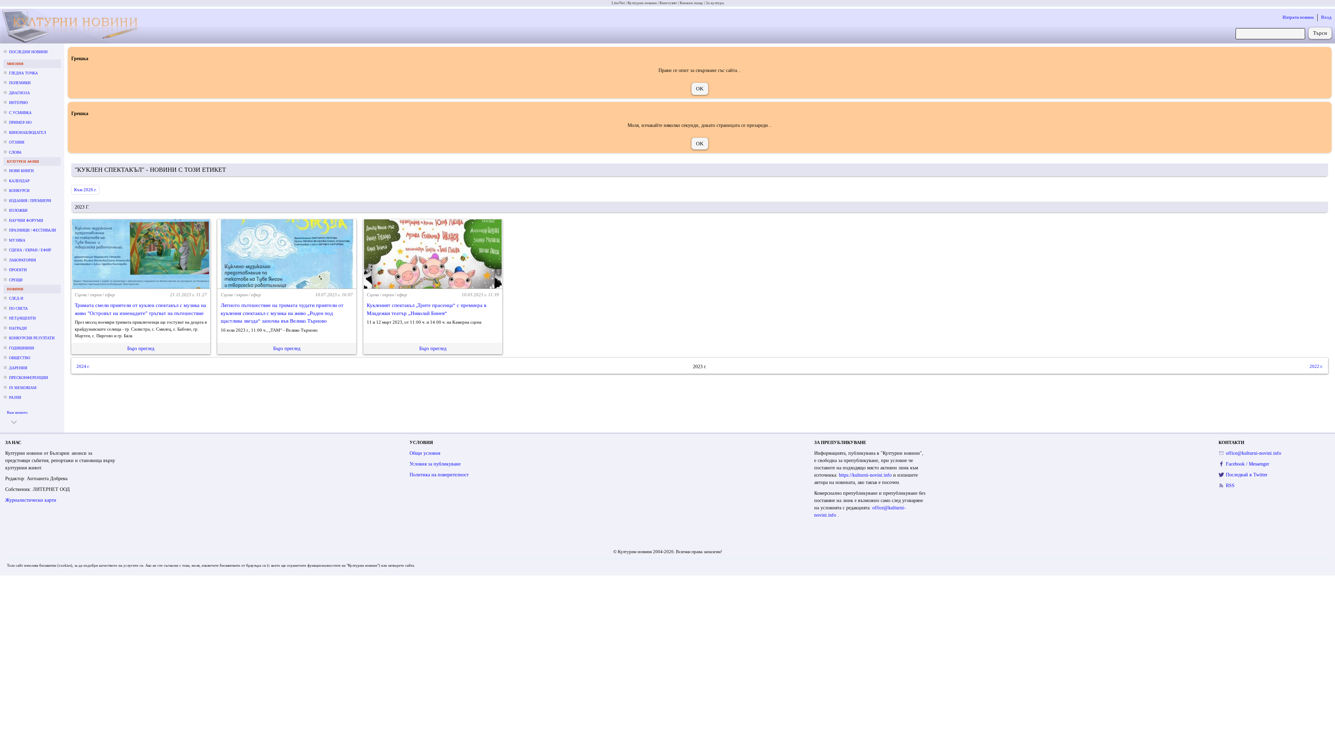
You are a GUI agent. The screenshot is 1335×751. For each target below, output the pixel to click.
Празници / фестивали (32, 230)
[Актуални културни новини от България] (77, 26)
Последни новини (28, 52)
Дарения (18, 368)
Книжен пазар (691, 3)
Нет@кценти (22, 318)
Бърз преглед (140, 348)
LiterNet (618, 3)
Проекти (18, 270)
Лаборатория (22, 260)
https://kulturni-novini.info (866, 475)
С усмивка (20, 113)
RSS (1230, 485)
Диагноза (19, 93)
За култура (715, 3)
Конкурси (19, 190)
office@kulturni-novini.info (1253, 453)
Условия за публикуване (435, 464)
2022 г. (1316, 366)
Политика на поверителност (439, 474)
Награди (18, 328)
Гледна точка (23, 73)
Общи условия (425, 453)
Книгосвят (668, 3)
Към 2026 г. (85, 189)
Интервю (18, 102)
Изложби (18, 210)
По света (18, 308)
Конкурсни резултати (32, 338)
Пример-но (20, 122)
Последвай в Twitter (1247, 474)
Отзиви (16, 142)
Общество (19, 358)
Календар (19, 181)
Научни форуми (26, 220)
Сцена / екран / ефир (30, 250)
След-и (16, 298)
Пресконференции (28, 378)
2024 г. (83, 366)
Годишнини (21, 348)
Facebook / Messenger (1247, 464)
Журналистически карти (30, 500)
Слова (15, 152)
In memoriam (23, 388)
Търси (1320, 33)
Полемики (20, 83)
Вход (1326, 17)
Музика (17, 240)
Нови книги (21, 171)
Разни (15, 397)
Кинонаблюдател (27, 132)
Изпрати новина (1298, 17)
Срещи (16, 280)
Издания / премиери (30, 201)
